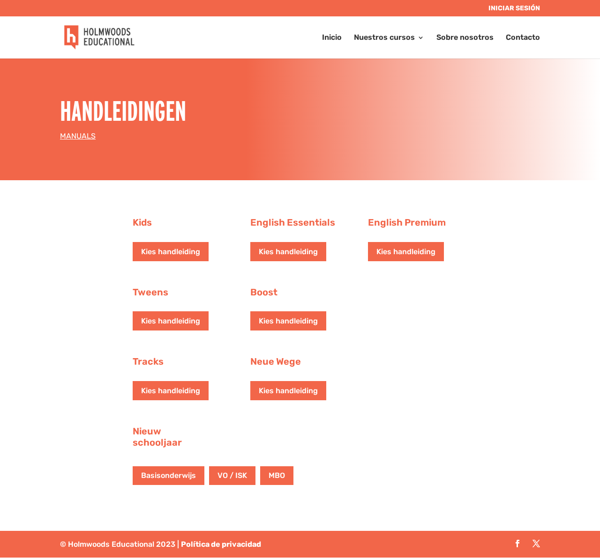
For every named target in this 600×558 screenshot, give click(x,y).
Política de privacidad (221, 544)
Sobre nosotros (465, 38)
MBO (277, 475)
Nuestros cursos (384, 38)
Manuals (78, 136)
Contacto (523, 38)
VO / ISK (232, 475)
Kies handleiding (170, 251)
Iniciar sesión (514, 8)
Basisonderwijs (168, 475)
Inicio (332, 38)
